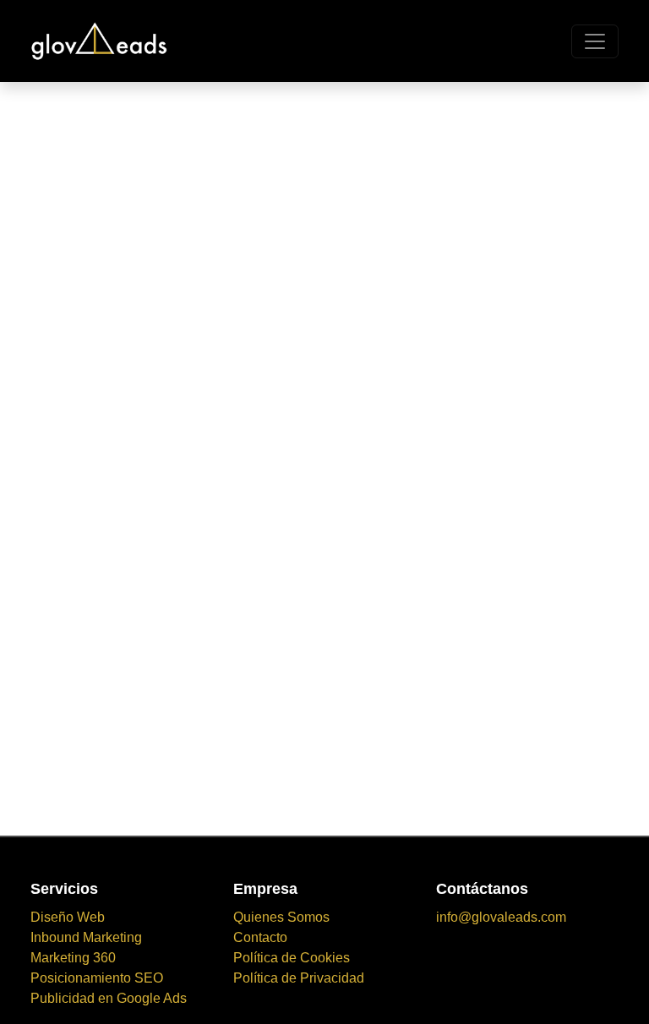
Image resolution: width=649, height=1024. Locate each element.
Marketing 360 (73, 957)
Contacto (260, 937)
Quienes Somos (281, 917)
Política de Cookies (291, 957)
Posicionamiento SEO (96, 978)
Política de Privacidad (298, 978)
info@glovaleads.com (501, 917)
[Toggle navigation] (595, 41)
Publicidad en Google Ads (108, 998)
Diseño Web (67, 917)
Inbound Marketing (86, 937)
